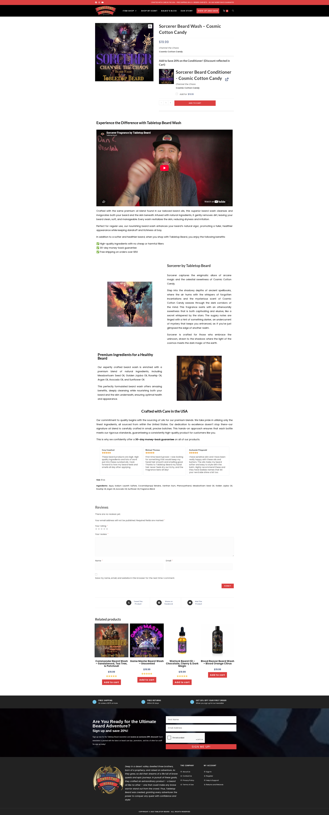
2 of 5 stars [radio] (99, 529)
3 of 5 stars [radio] (101, 529)
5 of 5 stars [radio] (107, 529)
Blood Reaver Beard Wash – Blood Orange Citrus (217, 662)
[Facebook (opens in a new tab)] (96, 2)
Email (169, 560)
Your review (101, 534)
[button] (150, 26)
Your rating (101, 526)
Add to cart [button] (111, 682)
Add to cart (195, 103)
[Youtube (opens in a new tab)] (102, 2)
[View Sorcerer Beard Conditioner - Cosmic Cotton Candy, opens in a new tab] (225, 79)
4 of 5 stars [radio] (104, 529)
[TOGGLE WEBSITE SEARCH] (233, 11)
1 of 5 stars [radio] (96, 529)
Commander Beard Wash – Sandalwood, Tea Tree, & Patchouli (111, 663)
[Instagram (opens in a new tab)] (99, 2)
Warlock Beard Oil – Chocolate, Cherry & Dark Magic (182, 663)
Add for (186, 94)
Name (99, 560)
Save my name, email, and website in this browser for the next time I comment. (135, 578)
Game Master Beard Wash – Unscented (147, 662)
